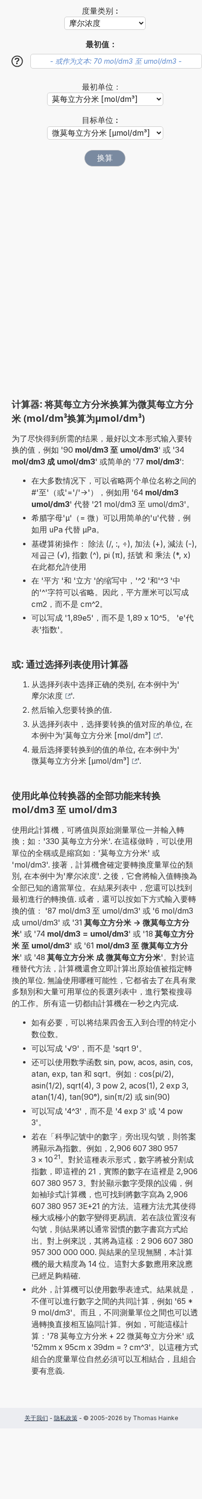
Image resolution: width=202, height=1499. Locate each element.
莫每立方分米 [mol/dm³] (108, 735)
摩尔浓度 (47, 696)
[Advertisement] (101, 282)
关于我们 (36, 1418)
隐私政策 (65, 1418)
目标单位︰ (101, 120)
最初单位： (101, 87)
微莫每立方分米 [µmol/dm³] (80, 761)
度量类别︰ (101, 11)
